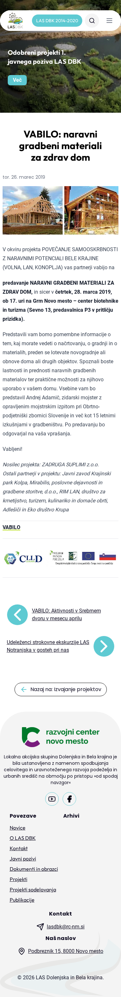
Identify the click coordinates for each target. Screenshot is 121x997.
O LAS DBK (23, 838)
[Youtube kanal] (52, 799)
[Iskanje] (92, 21)
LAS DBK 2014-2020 (57, 21)
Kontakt (19, 848)
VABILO (11, 527)
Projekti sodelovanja (33, 889)
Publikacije (22, 900)
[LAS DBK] (15, 20)
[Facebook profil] (69, 799)
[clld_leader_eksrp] (60, 558)
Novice (17, 827)
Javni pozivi (23, 858)
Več (17, 80)
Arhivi (71, 816)
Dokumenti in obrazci (34, 869)
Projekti (18, 879)
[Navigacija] (109, 20)
